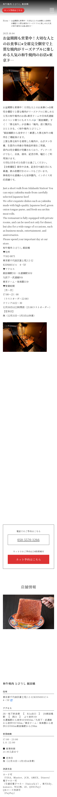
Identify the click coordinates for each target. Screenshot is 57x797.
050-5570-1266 (28, 539)
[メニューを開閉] (52, 10)
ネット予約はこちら (13, 10)
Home (5, 20)
